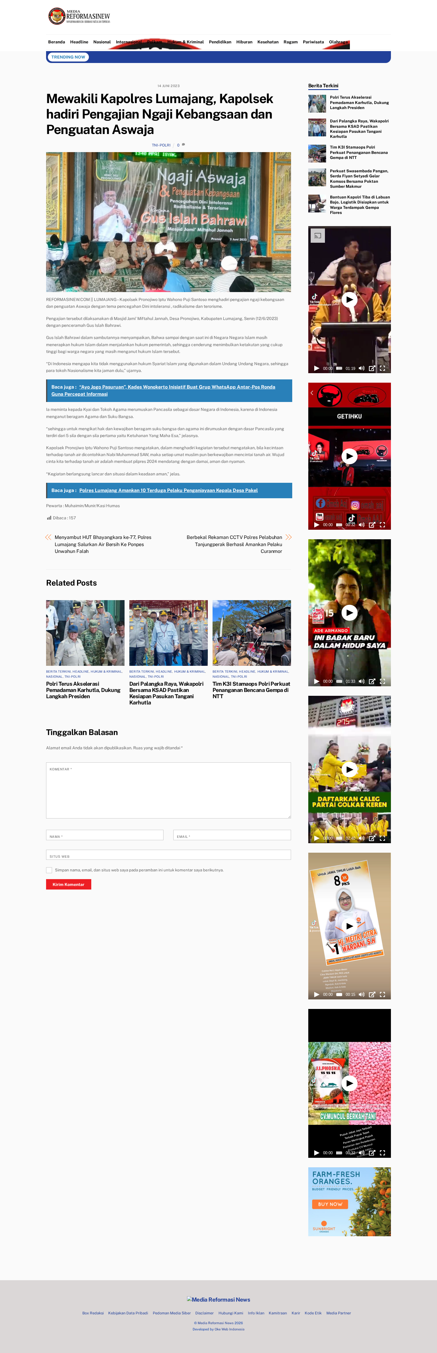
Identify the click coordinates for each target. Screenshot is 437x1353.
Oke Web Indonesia (229, 1329)
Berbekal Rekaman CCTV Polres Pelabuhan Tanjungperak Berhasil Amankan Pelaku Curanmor (234, 544)
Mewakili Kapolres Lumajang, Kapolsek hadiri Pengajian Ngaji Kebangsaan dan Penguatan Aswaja (159, 114)
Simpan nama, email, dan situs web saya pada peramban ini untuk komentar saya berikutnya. (139, 870)
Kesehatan (268, 42)
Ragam (291, 42)
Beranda (56, 42)
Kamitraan (278, 1313)
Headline (79, 42)
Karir (296, 1313)
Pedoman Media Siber (172, 1313)
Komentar (61, 769)
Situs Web (60, 856)
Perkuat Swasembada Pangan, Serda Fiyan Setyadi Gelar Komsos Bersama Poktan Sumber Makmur (359, 178)
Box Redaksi (93, 1313)
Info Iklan (256, 1313)
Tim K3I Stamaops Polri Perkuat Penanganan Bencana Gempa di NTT (251, 690)
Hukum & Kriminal (185, 42)
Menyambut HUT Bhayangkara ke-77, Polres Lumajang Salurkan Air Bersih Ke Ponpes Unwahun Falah (103, 544)
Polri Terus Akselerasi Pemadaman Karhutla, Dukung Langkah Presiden (83, 690)
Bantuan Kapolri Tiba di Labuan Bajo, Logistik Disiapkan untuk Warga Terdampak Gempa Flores (360, 205)
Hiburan (244, 42)
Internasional (129, 42)
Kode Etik (313, 1313)
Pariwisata (313, 42)
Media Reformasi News (216, 1323)
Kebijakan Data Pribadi (128, 1313)
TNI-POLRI (161, 145)
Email (183, 837)
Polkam (154, 42)
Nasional (102, 42)
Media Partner (338, 1313)
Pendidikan (220, 42)
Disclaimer (204, 1313)
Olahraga (338, 42)
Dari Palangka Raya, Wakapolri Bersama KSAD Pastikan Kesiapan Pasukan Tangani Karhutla (166, 693)
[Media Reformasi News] (80, 30)
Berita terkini (58, 671)
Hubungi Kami (230, 1313)
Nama (56, 837)
